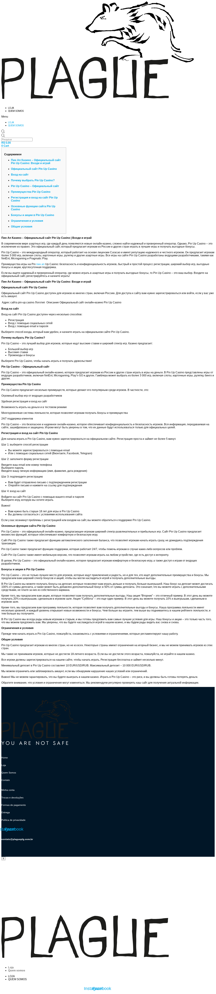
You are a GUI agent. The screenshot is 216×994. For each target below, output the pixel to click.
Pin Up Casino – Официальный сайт (35, 186)
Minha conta (8, 790)
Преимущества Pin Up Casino (30, 191)
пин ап (40, 264)
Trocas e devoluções (12, 797)
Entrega (5, 812)
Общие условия (21, 226)
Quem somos (16, 111)
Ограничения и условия (27, 220)
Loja (11, 108)
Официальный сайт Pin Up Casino (34, 168)
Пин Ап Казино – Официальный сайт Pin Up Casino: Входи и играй (36, 162)
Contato (5, 780)
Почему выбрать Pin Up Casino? (33, 180)
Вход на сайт (20, 174)
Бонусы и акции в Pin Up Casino (32, 215)
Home (4, 757)
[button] (63, 116)
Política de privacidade (13, 820)
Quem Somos (8, 772)
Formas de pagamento (13, 805)
